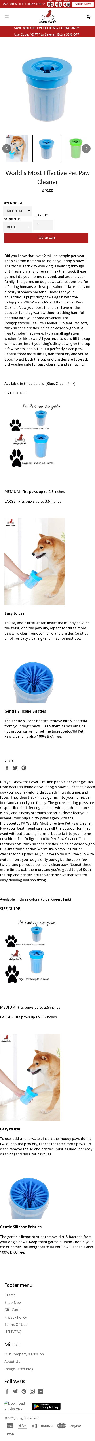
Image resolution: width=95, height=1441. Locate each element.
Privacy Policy (15, 1317)
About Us (12, 1361)
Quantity (40, 215)
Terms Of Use (15, 1324)
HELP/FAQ (13, 1332)
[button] (6, 148)
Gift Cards (12, 1309)
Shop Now (13, 1302)
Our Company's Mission (24, 1354)
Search (9, 1295)
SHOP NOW (83, 4)
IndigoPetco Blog (19, 1369)
